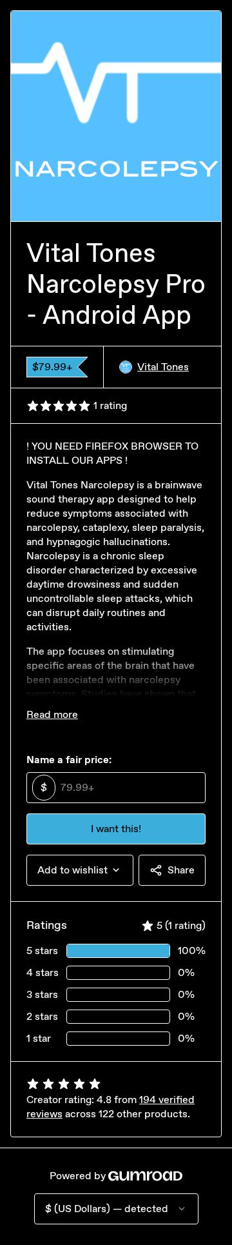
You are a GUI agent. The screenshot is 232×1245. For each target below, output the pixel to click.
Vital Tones (163, 367)
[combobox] (79, 870)
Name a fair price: (68, 759)
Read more (52, 714)
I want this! (116, 828)
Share (181, 870)
